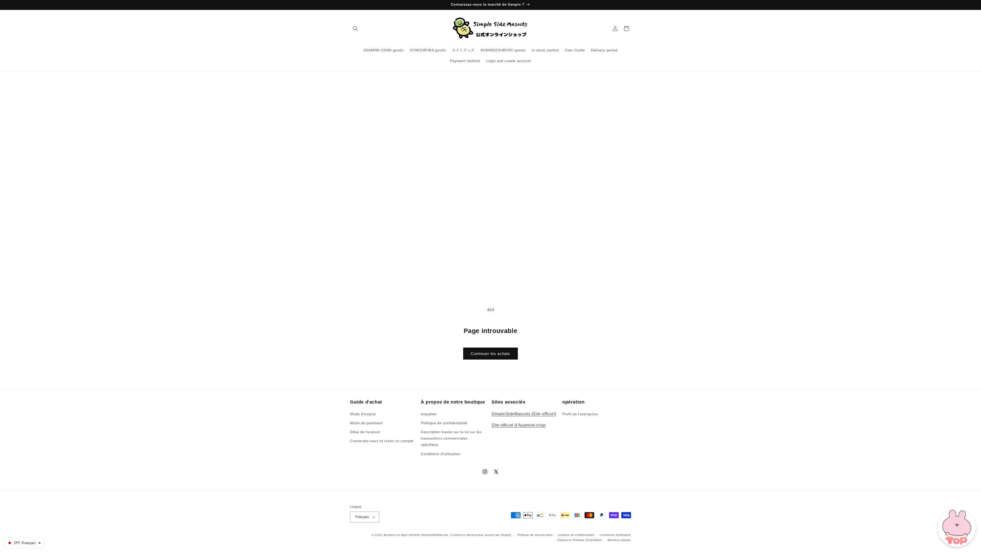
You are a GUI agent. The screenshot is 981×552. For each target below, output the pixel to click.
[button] (355, 28)
